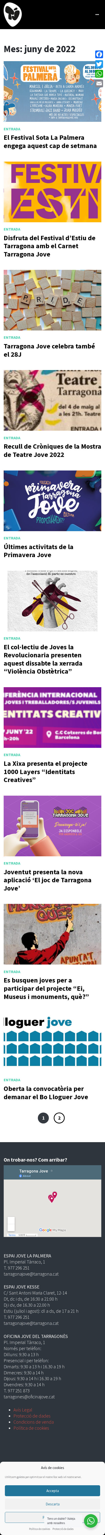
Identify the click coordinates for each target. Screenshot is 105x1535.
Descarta (53, 1504)
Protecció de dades (63, 1529)
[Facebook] (99, 54)
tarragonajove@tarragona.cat (31, 1274)
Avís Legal (22, 1410)
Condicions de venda (33, 1422)
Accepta (52, 1490)
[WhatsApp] (99, 74)
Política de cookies (39, 1529)
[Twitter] (99, 64)
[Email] (99, 83)
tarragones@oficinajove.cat (29, 1397)
